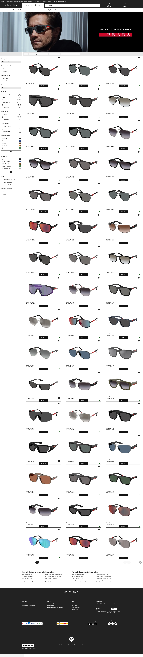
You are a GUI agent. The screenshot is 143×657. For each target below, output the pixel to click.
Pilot (4, 97)
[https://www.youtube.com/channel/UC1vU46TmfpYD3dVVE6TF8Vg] (115, 623)
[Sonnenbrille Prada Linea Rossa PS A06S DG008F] (43, 226)
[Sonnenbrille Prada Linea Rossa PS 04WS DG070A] (43, 288)
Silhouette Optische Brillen (103, 580)
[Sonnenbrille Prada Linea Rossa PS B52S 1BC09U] (43, 509)
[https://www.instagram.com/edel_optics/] (112, 623)
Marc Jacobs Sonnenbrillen (52, 581)
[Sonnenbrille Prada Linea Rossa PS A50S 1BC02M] (43, 320)
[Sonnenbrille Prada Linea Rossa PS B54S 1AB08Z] (43, 383)
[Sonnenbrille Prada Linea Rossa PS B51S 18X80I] (122, 540)
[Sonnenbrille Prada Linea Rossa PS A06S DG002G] (83, 131)
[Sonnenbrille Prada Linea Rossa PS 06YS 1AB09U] (43, 163)
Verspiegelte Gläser (8, 184)
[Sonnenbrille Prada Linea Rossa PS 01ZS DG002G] (83, 446)
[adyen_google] (41, 623)
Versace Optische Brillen (102, 574)
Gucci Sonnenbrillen (27, 578)
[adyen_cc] (23, 623)
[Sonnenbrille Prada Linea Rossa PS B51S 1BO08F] (83, 320)
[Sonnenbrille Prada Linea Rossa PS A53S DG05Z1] (83, 68)
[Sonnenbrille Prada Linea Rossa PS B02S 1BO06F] (122, 414)
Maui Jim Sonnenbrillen (51, 578)
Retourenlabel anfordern (78, 603)
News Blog (74, 605)
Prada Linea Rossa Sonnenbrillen (53, 574)
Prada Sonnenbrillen (27, 574)
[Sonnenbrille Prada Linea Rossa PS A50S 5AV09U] (122, 131)
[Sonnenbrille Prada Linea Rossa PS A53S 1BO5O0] (122, 100)
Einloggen (109, 6)
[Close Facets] (11, 54)
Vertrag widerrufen (28, 645)
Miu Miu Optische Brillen (78, 576)
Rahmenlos (6, 119)
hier (117, 612)
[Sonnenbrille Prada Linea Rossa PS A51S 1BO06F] (122, 68)
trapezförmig (6, 131)
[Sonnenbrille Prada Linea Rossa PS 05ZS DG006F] (83, 509)
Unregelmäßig (6, 94)
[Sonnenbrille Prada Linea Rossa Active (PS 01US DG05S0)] (83, 100)
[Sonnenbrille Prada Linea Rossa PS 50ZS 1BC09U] (83, 383)
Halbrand (5, 117)
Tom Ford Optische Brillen (78, 574)
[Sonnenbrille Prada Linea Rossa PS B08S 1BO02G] (122, 288)
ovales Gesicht (7, 126)
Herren (5, 71)
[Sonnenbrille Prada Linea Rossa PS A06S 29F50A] (43, 477)
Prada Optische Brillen (77, 578)
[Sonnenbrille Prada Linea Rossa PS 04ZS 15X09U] (122, 383)
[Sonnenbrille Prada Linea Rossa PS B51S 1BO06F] (43, 68)
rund (4, 129)
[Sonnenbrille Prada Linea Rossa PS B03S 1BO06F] (43, 446)
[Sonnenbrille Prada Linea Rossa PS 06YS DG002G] (83, 163)
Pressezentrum (25, 603)
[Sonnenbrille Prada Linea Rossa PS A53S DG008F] (122, 509)
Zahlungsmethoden (52, 603)
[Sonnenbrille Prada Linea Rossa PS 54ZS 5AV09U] (83, 288)
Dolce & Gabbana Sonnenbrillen (53, 576)
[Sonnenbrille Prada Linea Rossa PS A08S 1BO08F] (83, 540)
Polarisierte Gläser (7, 182)
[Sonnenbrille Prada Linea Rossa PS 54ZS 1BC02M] (83, 414)
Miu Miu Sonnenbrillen (27, 576)
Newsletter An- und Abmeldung (55, 607)
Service (48, 601)
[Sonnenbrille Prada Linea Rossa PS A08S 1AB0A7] (122, 257)
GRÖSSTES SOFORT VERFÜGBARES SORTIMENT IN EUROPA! (18, 1)
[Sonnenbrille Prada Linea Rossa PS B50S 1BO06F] (43, 414)
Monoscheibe (6, 102)
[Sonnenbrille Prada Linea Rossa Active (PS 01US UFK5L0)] (122, 351)
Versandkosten (50, 605)
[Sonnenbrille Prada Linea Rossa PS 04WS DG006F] (43, 100)
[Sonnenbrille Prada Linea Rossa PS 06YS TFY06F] (122, 320)
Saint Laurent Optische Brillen (103, 576)
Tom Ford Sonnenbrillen (28, 580)
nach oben (118, 644)
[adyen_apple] (37, 623)
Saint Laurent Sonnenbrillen (29, 581)
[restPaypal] (33, 623)
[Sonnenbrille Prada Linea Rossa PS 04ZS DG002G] (83, 477)
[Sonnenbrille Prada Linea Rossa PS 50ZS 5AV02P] (122, 226)
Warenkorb (125, 6)
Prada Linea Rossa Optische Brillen (105, 581)
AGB (23, 648)
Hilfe (73, 601)
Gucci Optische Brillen (77, 580)
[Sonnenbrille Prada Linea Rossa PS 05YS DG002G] (43, 194)
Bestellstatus (75, 609)
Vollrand (5, 114)
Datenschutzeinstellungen (28, 605)
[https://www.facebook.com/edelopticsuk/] (109, 623)
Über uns (24, 601)
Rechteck (5, 100)
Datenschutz (28, 648)
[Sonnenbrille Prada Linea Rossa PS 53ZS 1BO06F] (43, 257)
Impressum (34, 648)
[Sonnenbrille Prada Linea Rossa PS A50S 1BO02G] (83, 194)
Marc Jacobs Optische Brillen (103, 578)
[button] (10, 5)
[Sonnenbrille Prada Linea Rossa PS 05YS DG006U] (122, 477)
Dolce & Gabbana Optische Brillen (80, 581)
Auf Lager (5, 78)
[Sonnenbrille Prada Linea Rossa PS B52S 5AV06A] (122, 446)
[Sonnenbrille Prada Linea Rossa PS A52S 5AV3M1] (43, 351)
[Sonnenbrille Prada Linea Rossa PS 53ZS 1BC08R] (43, 540)
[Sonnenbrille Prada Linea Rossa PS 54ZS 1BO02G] (83, 257)
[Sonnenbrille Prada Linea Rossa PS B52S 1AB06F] (83, 226)
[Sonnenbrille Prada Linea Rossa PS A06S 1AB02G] (43, 131)
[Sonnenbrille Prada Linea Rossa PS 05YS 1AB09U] (122, 163)
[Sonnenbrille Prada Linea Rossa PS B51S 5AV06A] (83, 351)
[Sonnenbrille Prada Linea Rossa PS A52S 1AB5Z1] (122, 194)
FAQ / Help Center (76, 607)
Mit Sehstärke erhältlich (9, 179)
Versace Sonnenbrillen (50, 580)
